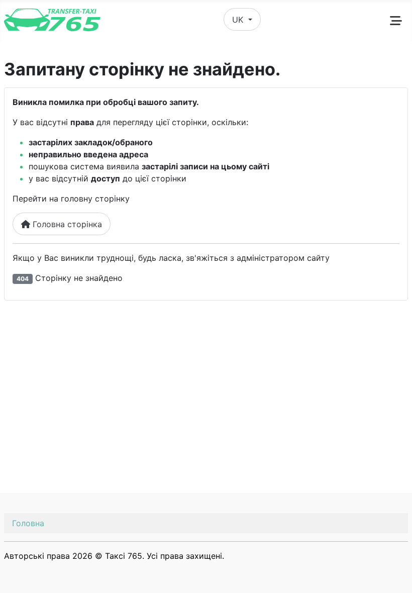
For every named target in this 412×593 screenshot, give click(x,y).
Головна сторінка (66, 224)
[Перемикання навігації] (396, 21)
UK (239, 20)
